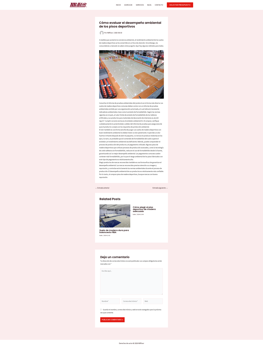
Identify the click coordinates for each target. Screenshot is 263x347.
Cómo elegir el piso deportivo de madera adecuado (144, 209)
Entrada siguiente (160, 188)
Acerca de (128, 5)
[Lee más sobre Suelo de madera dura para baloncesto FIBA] (114, 216)
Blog (149, 5)
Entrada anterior (102, 188)
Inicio (118, 5)
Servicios (140, 5)
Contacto (159, 5)
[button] (180, 4)
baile (100, 235)
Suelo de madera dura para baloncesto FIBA (114, 231)
